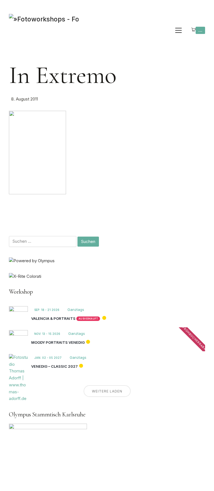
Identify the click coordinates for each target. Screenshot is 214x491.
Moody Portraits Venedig (58, 342)
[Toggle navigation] (178, 30)
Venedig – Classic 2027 (54, 366)
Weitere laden (107, 391)
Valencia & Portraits (53, 318)
